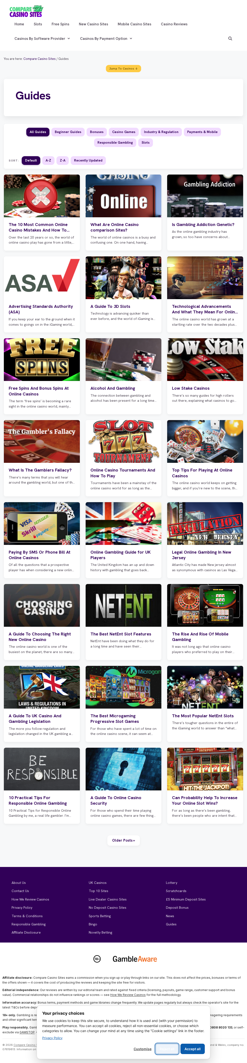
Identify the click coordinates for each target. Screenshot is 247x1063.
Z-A (62, 160)
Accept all (193, 1049)
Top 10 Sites (98, 891)
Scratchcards (176, 891)
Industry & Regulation (161, 132)
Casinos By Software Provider (39, 38)
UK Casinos (98, 882)
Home (19, 24)
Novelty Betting (100, 932)
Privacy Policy (22, 907)
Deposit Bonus (177, 907)
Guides (171, 924)
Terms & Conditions (27, 916)
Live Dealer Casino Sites (108, 899)
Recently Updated (88, 160)
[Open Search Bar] (230, 38)
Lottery (171, 882)
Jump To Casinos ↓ (123, 68)
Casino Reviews (174, 24)
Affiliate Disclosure (26, 932)
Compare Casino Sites (28, 1045)
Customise (142, 1049)
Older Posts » (123, 840)
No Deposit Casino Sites (107, 907)
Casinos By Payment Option (103, 38)
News (170, 916)
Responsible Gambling (115, 142)
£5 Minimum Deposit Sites (186, 899)
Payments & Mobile (202, 132)
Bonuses (96, 132)
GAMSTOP (27, 1032)
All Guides (38, 132)
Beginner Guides (68, 132)
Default (31, 160)
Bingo (93, 924)
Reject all (167, 1049)
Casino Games (123, 132)
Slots (38, 24)
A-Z (48, 160)
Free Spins (60, 24)
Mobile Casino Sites (134, 24)
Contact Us (20, 891)
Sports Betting (100, 916)
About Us (19, 882)
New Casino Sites (93, 24)
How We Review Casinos (30, 899)
